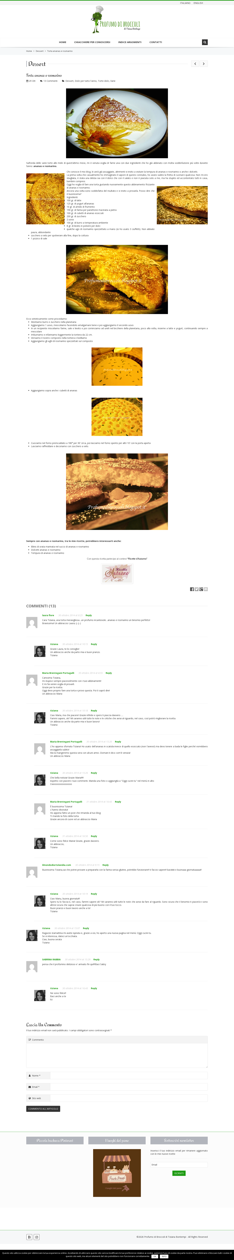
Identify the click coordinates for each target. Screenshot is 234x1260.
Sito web (36, 1098)
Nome (36, 1075)
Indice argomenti (130, 42)
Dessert (39, 51)
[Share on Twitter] (197, 589)
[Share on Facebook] (192, 589)
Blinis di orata (38, 546)
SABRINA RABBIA (51, 959)
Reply (89, 615)
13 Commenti (50, 80)
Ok (154, 1256)
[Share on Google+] (201, 589)
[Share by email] (206, 589)
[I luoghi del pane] (117, 1173)
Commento (38, 1039)
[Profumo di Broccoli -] (115, 22)
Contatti (155, 42)
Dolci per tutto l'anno (86, 80)
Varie (112, 80)
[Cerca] (205, 42)
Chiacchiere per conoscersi (92, 42)
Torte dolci (103, 80)
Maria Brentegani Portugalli (58, 672)
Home (62, 42)
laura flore (48, 615)
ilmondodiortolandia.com (56, 864)
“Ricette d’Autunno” (137, 558)
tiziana (54, 644)
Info (164, 1256)
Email (35, 1086)
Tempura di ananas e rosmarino (47, 552)
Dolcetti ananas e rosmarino (45, 549)
